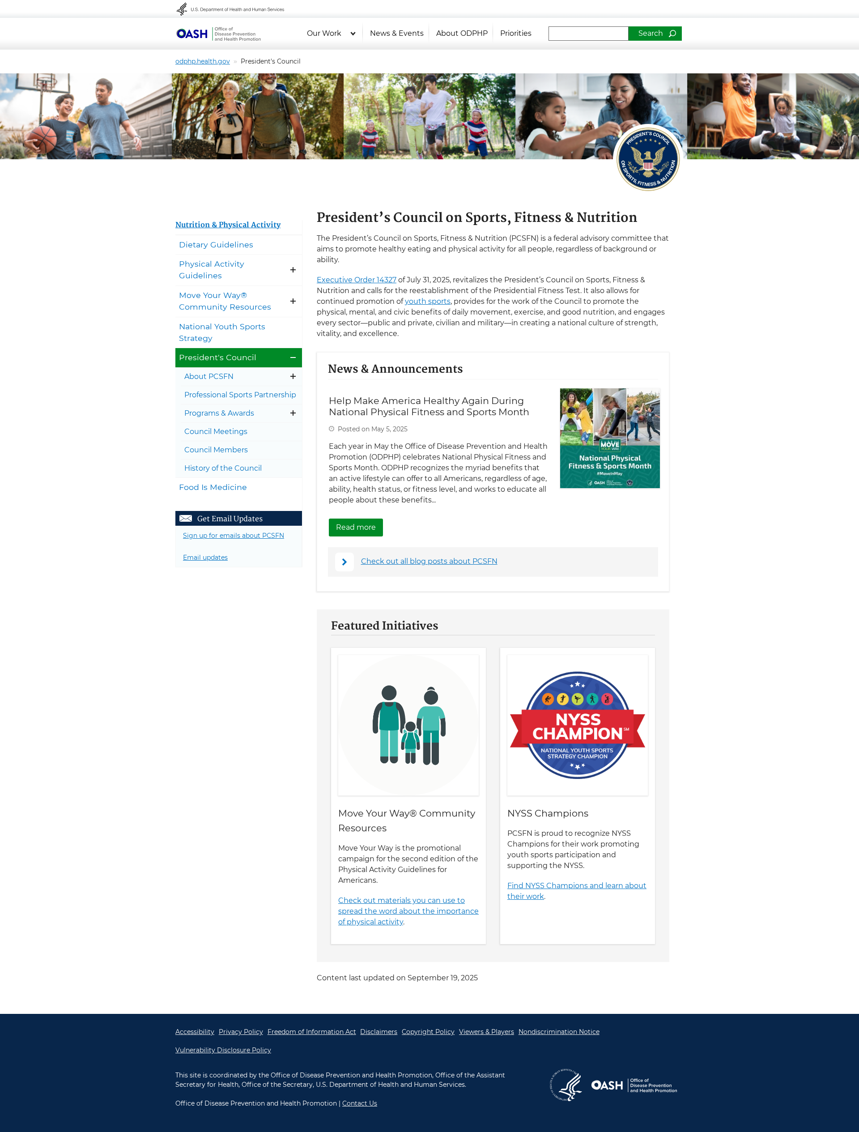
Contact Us (359, 1103)
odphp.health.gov (202, 61)
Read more (359, 527)
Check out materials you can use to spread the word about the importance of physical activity (408, 911)
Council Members (216, 450)
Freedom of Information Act (312, 1032)
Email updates (205, 557)
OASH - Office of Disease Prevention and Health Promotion (218, 34)
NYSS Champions (547, 813)
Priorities (516, 33)
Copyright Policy (428, 1032)
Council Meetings (215, 431)
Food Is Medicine (213, 487)
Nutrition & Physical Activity (228, 225)
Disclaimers (378, 1032)
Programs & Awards (219, 413)
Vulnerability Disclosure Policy (223, 1050)
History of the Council (223, 468)
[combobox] (589, 33)
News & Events (397, 33)
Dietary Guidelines (216, 244)
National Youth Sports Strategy (222, 332)
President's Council (217, 357)
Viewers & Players (486, 1032)
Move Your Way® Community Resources (225, 300)
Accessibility (194, 1032)
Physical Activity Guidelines (211, 269)
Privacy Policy (241, 1032)
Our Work (324, 33)
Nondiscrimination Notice (559, 1032)
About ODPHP (462, 33)
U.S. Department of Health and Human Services (236, 9)
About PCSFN (209, 376)
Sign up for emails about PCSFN (233, 536)
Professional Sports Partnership (240, 395)
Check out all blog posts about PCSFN (429, 561)
